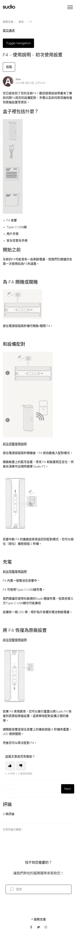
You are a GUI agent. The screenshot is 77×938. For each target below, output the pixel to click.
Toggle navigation (18, 43)
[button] (70, 7)
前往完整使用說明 (15, 444)
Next (67, 788)
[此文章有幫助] (10, 765)
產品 (21, 22)
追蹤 (9, 67)
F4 (30, 22)
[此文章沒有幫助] (21, 765)
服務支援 (8, 22)
